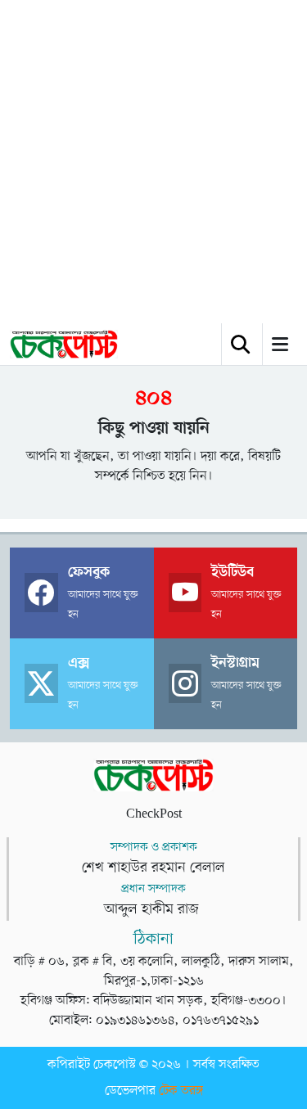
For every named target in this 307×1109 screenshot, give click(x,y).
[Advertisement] (153, 161)
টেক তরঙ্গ (181, 1091)
